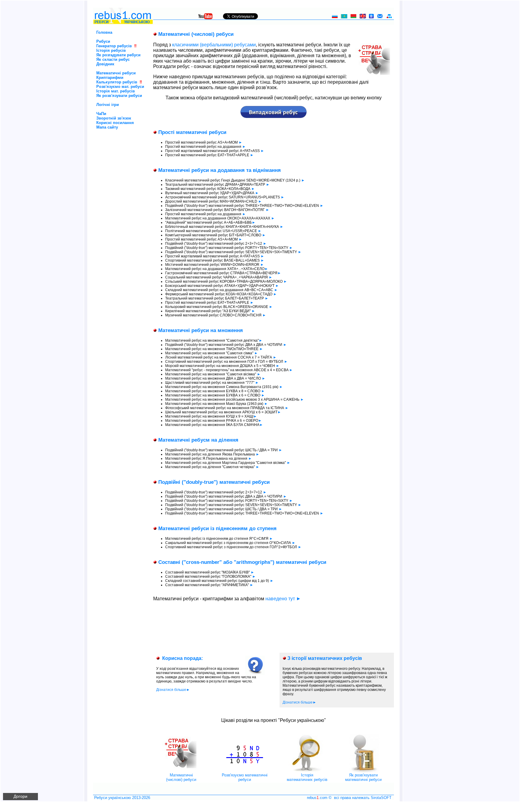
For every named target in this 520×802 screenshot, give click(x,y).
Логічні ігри (107, 104)
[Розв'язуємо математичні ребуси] (244, 771)
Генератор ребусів (114, 46)
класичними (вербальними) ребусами (214, 44)
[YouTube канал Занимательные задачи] (205, 17)
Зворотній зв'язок (114, 118)
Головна (104, 32)
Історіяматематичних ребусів (307, 777)
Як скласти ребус (113, 59)
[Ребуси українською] (123, 23)
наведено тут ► (283, 598)
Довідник (105, 64)
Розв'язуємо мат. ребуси (120, 86)
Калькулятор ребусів (117, 82)
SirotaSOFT (381, 797)
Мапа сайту (107, 127)
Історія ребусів (111, 50)
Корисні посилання (115, 122)
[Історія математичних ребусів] (307, 771)
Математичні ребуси (116, 73)
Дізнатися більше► (173, 690)
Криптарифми (110, 77)
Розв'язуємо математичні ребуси (245, 777)
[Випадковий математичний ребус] (273, 116)
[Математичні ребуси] (181, 771)
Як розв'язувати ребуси (119, 95)
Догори (20, 796)
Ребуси (103, 41)
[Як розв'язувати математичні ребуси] (363, 771)
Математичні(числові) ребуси (181, 777)
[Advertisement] (113, 155)
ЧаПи (101, 113)
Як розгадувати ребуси (118, 55)
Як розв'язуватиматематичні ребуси (363, 777)
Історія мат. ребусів (115, 91)
